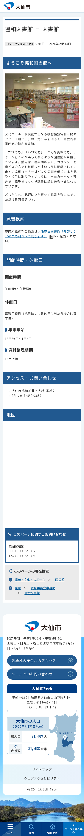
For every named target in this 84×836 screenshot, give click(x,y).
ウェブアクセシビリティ (42, 778)
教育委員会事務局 (43, 588)
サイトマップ (42, 769)
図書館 (59, 579)
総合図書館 (32, 593)
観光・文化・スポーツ (30, 579)
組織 (18, 588)
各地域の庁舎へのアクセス (34, 660)
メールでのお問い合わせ (32, 674)
